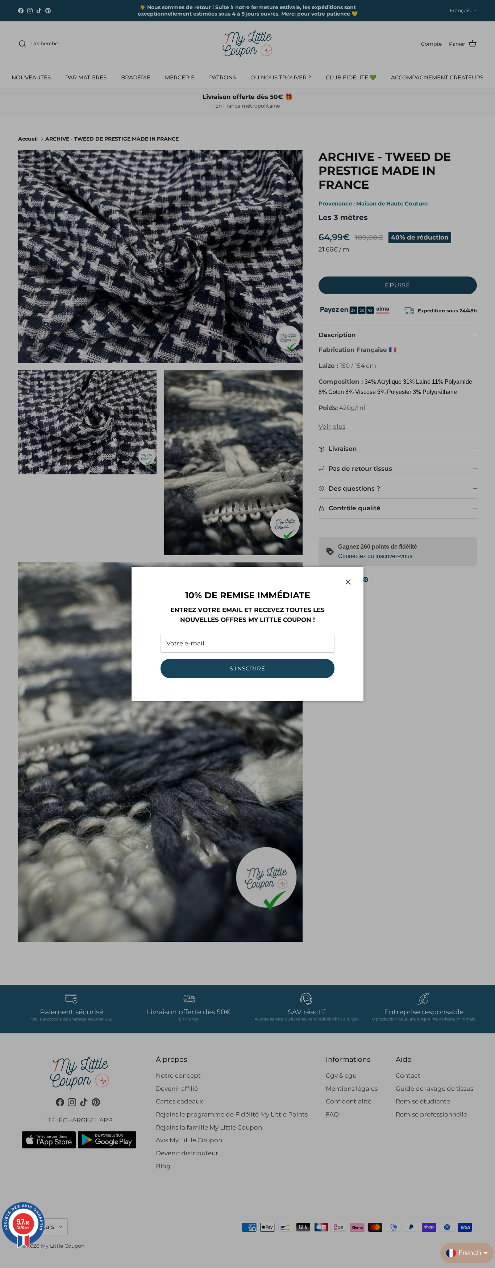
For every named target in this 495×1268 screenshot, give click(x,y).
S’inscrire (247, 668)
